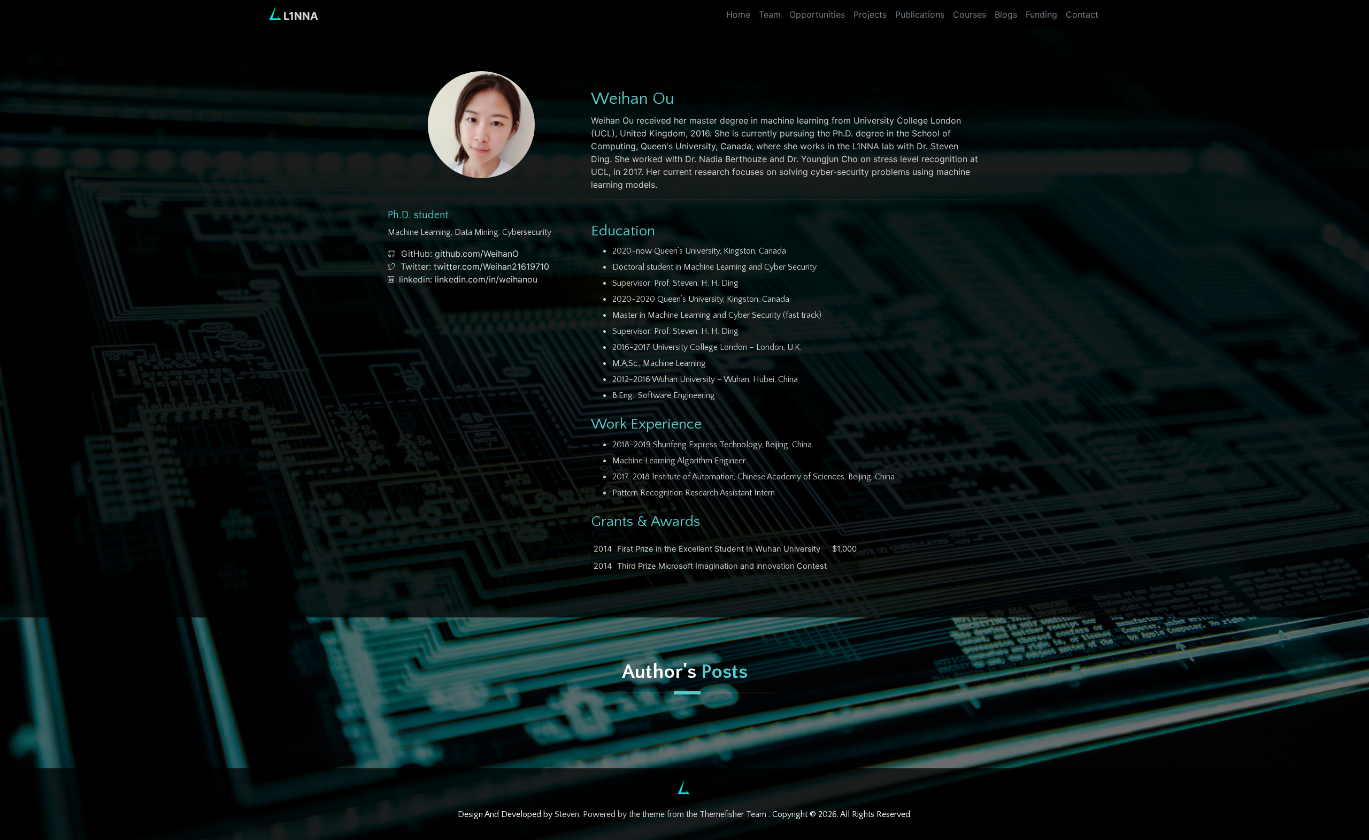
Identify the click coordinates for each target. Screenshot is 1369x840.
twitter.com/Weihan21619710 (491, 266)
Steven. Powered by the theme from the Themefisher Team (661, 814)
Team (770, 14)
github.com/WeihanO (477, 253)
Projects (870, 14)
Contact (1082, 14)
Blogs (1006, 14)
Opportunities (817, 14)
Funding (1041, 14)
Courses (969, 14)
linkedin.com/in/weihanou (486, 279)
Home (738, 14)
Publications (919, 14)
